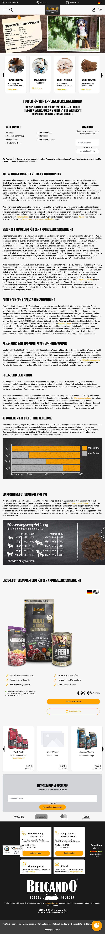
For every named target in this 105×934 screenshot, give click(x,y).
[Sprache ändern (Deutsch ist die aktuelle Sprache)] (100, 3)
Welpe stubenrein (64, 79)
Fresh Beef (18, 752)
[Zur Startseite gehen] (52, 10)
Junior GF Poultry (87, 752)
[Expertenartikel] (16, 66)
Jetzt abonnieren (87, 151)
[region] (52, 633)
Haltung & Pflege (14, 143)
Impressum (16, 924)
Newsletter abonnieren (52, 807)
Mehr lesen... (13, 89)
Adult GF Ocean (64, 324)
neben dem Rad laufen (44, 219)
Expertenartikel (16, 79)
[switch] (16, 852)
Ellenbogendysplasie (82, 398)
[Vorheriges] (3, 75)
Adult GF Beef (52, 752)
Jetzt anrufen (35, 853)
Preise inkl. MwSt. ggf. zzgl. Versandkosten (20, 693)
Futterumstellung (45, 132)
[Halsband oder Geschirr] (40, 66)
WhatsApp (31, 872)
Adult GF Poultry (86, 280)
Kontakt (6, 924)
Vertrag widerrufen (52, 930)
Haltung (10, 132)
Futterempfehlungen (46, 139)
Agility (81, 217)
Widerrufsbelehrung (60, 924)
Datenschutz (87, 147)
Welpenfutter (12, 139)
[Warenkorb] (100, 10)
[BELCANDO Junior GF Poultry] (86, 738)
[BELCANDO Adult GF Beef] (52, 738)
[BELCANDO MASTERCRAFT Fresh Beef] (18, 738)
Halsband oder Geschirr (40, 81)
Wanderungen (28, 219)
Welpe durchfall (89, 79)
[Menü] (5, 10)
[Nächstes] (102, 75)
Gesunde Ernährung (15, 136)
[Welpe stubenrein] (65, 66)
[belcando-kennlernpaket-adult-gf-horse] (39, 633)
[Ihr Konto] (93, 10)
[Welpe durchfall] (89, 66)
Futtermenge (43, 136)
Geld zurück (89, 924)
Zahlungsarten (29, 924)
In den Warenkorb (73, 701)
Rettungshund (22, 217)
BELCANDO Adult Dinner (77, 503)
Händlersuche (75, 711)
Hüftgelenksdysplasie (91, 360)
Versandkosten (51, 903)
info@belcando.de (76, 872)
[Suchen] (11, 10)
